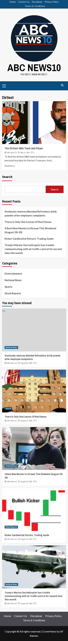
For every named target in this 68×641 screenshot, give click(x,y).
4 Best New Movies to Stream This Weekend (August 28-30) (30, 230)
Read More (10, 166)
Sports (8, 140)
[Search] (62, 85)
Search (7, 177)
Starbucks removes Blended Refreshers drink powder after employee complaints (31, 213)
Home (13, 1)
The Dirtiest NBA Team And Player (24, 148)
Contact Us (24, 1)
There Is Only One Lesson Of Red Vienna (28, 221)
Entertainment (13, 273)
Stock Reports (13, 293)
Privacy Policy (52, 1)
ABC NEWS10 (34, 67)
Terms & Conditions (35, 6)
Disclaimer (37, 1)
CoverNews (49, 631)
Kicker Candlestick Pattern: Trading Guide (29, 238)
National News (13, 280)
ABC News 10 (12, 152)
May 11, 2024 (25, 152)
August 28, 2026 (26, 363)
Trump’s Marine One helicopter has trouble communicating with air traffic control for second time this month (33, 249)
